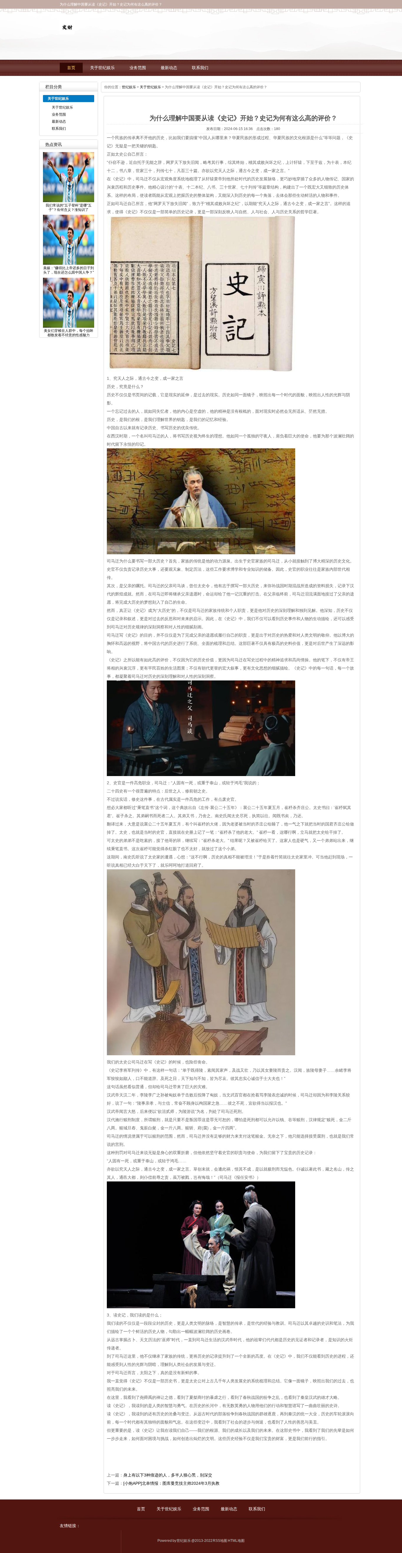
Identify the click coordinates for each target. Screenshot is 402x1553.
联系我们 (200, 68)
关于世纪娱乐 (102, 68)
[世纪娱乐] (67, 31)
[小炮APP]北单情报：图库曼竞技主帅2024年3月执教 (171, 1483)
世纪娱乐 (129, 87)
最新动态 (169, 68)
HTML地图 (236, 1541)
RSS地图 (220, 1541)
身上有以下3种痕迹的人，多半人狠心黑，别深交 (167, 1475)
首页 (71, 68)
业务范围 (137, 68)
